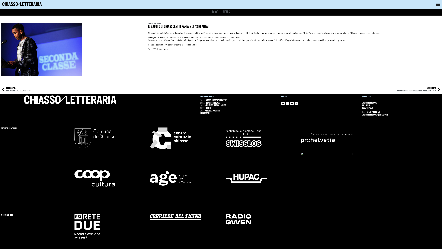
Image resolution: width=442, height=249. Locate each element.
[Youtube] (292, 103)
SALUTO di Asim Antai (158, 49)
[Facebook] (283, 103)
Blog (215, 12)
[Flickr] (296, 103)
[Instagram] (287, 103)
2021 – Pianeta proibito (210, 111)
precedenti (204, 113)
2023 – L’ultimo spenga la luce (213, 105)
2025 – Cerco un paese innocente (213, 100)
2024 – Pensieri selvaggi (210, 103)
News (226, 12)
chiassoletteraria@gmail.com (375, 114)
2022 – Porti (205, 108)
